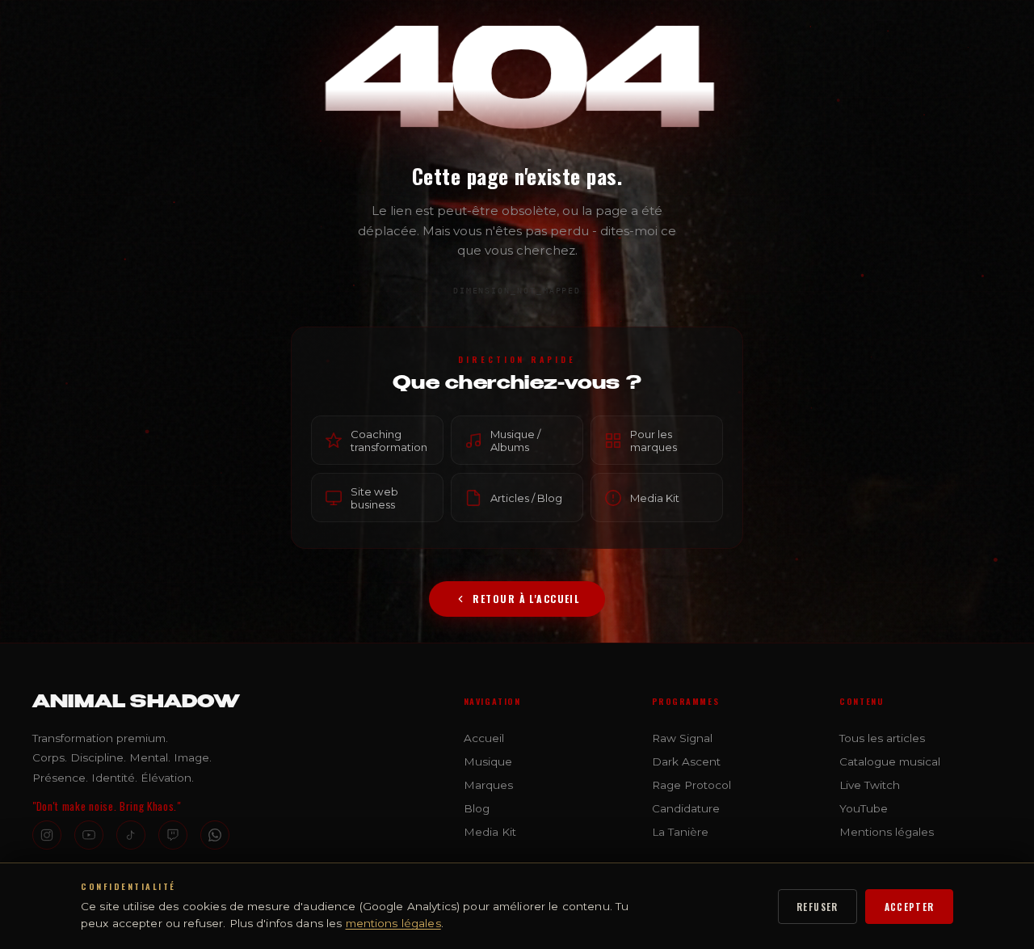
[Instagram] (46, 835)
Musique (488, 761)
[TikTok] (130, 835)
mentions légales (393, 923)
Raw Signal (682, 738)
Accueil (484, 738)
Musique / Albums (515, 440)
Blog (477, 808)
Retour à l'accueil (526, 598)
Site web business (374, 497)
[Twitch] (172, 835)
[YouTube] (88, 835)
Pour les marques (653, 440)
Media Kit (654, 497)
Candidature (686, 808)
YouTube (863, 808)
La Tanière (680, 831)
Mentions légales (886, 831)
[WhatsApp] (214, 835)
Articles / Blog (526, 497)
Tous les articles (882, 738)
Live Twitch (869, 784)
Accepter (910, 906)
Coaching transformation (389, 440)
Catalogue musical (889, 761)
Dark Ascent (686, 761)
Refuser (818, 906)
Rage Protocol (691, 784)
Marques (488, 784)
